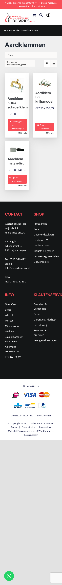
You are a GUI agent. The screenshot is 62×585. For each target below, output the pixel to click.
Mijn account (12, 326)
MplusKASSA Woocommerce (22, 430)
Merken (9, 320)
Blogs (8, 309)
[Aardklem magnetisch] (17, 147)
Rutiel (37, 229)
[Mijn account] (48, 16)
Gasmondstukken (44, 234)
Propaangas (40, 223)
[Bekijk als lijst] (53, 63)
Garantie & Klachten (45, 319)
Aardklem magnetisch (17, 161)
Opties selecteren (44, 127)
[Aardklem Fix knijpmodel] (45, 80)
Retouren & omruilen (40, 332)
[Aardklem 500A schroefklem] (17, 83)
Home (7, 30)
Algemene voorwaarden (12, 349)
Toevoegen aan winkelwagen (18, 125)
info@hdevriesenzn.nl (17, 268)
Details (23, 133)
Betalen (38, 314)
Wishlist (9, 331)
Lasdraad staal (42, 245)
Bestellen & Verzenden (40, 306)
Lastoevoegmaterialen (45, 256)
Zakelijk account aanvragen (14, 339)
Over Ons (10, 304)
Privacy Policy (13, 356)
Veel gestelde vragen (45, 340)
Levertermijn (41, 325)
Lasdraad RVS (41, 240)
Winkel (16, 30)
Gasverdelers (41, 261)
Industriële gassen (44, 250)
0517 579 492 (18, 259)
